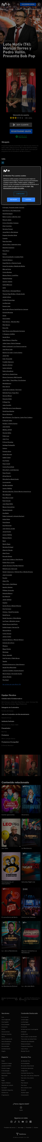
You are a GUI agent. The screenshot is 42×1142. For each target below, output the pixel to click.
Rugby (3, 1080)
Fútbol (17, 9)
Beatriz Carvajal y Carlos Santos (12, 352)
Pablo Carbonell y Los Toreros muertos (14, 346)
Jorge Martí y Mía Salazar (10, 232)
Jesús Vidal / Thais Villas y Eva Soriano (14, 380)
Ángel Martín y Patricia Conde (12, 263)
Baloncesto (4, 1075)
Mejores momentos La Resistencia (29, 952)
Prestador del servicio (10, 1127)
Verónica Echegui (8, 547)
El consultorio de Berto (9, 917)
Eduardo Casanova (8, 247)
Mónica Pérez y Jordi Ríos (10, 275)
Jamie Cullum (7, 297)
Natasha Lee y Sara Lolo (10, 568)
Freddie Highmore (8, 362)
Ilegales (5, 602)
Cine (11, 9)
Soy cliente (23, 125)
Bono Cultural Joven (26, 1087)
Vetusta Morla (7, 630)
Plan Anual (24, 1085)
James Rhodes (7, 677)
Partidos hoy (5, 1092)
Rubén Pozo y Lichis (8, 562)
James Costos (7, 636)
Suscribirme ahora (28, 4)
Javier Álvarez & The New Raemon (13, 565)
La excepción (7, 482)
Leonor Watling (7, 488)
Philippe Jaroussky (8, 590)
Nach (4, 541)
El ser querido (24, 1017)
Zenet (4, 315)
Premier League (6, 1068)
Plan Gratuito (24, 1083)
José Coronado (7, 575)
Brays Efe (5, 328)
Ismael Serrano (7, 454)
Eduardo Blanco (7, 593)
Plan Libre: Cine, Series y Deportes (30, 1075)
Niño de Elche (7, 269)
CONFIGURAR (20, 193)
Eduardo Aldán (7, 399)
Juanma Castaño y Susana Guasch (13, 670)
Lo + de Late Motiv (27, 986)
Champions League (7, 1063)
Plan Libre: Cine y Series (27, 1078)
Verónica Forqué (8, 229)
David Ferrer (6, 615)
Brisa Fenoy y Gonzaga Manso (12, 291)
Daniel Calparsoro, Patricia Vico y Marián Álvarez (18, 572)
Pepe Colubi (6, 464)
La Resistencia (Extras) (9, 986)
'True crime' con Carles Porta (28, 1039)
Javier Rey (6, 355)
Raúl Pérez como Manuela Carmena (14, 331)
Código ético (24, 1070)
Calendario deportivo (31, 9)
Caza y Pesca (24, 1048)
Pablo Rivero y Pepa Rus (10, 340)
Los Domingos (24, 1022)
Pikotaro (5, 646)
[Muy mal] (11, 118)
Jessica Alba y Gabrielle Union (12, 244)
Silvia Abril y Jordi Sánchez (11, 470)
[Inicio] (6, 4)
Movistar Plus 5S (25, 1051)
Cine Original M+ (6, 1019)
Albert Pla (6, 581)
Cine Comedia (5, 1024)
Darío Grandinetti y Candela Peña (13, 257)
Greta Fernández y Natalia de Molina (14, 266)
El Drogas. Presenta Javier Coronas (13, 207)
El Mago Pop (6, 402)
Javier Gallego (7, 599)
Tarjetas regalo (25, 1092)
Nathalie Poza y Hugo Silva (11, 393)
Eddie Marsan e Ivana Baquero (12, 408)
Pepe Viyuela (6, 473)
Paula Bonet (6, 522)
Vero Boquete (7, 494)
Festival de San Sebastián (27, 1041)
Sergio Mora (6, 337)
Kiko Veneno (6, 325)
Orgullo (3, 1051)
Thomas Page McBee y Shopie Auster (14, 294)
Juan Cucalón (7, 405)
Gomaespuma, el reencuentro (7, 883)
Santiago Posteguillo (9, 445)
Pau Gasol (6, 680)
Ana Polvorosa (7, 525)
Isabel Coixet (7, 457)
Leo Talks (5, 848)
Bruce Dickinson (7, 414)
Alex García (6, 386)
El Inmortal (24, 1027)
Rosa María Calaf (8, 498)
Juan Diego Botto (8, 504)
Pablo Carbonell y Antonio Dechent (13, 516)
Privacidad (28, 1127)
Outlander (23, 1031)
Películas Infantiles (6, 1034)
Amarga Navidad (25, 1024)
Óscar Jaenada (7, 655)
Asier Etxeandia (7, 359)
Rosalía (5, 578)
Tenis (3, 1078)
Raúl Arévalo (7, 501)
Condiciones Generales (27, 1068)
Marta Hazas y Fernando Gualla (12, 673)
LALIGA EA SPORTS (6, 1066)
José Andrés (6, 426)
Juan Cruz (6, 439)
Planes (23, 1080)
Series (4, 9)
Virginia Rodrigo (7, 278)
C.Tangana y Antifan (9, 334)
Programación (5, 1095)
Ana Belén (6, 513)
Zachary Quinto (7, 281)
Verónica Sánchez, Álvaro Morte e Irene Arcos (17, 491)
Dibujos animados (25, 1044)
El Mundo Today (7, 420)
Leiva (4, 287)
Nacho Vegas (6, 544)
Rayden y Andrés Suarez (10, 423)
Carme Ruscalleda (8, 467)
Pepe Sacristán (7, 241)
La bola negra (24, 1019)
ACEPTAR (28, 199)
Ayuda (21, 1110)
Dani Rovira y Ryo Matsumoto (11, 210)
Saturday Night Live (28, 882)
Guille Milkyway (7, 284)
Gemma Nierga (7, 396)
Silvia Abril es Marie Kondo (11, 479)
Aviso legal (20, 1127)
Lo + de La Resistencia (9, 951)
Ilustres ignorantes (8, 815)
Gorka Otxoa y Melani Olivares (12, 606)
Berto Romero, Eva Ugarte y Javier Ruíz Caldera (17, 417)
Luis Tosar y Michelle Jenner (11, 621)
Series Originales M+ (7, 1039)
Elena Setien (6, 318)
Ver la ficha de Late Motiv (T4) (12, 684)
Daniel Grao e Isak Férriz (10, 624)
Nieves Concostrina (8, 507)
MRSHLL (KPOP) (7, 430)
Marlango (5, 652)
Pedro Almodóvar (8, 371)
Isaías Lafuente (7, 368)
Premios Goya (7, 451)
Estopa (5, 254)
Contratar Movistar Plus (27, 1073)
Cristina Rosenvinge (9, 300)
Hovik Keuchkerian (8, 411)
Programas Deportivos (27, 1046)
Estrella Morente (8, 312)
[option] (11, 765)
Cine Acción (5, 1027)
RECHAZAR (13, 199)
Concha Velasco (8, 260)
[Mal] (13, 118)
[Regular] (16, 118)
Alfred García (7, 476)
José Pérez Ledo (8, 349)
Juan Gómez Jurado (9, 528)
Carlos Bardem (7, 272)
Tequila (5, 661)
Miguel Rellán (7, 649)
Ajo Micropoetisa (8, 485)
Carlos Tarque (7, 633)
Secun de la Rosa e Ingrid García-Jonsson (15, 309)
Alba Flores (6, 553)
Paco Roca (6, 250)
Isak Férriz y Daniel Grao (10, 374)
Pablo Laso (6, 436)
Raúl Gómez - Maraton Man (11, 321)
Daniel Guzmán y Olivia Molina (12, 618)
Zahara (5, 448)
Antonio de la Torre (8, 643)
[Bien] (18, 118)
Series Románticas (6, 1041)
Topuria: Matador (6, 1083)
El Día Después (5, 1070)
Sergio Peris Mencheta (9, 667)
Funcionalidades (25, 1063)
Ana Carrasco (7, 609)
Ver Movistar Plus (25, 1061)
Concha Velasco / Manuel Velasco (13, 639)
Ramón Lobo (6, 306)
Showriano (25, 815)
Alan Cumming (7, 226)
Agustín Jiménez (8, 365)
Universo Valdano (6, 1073)
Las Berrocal (24, 1034)
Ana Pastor (6, 460)
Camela (5, 238)
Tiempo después (7, 510)
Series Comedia (6, 1044)
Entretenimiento (6, 1048)
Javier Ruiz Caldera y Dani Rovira (13, 559)
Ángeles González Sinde (10, 235)
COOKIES (36, 1127)
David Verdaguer (8, 213)
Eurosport (4, 1087)
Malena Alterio (7, 538)
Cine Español (5, 1022)
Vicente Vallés (7, 433)
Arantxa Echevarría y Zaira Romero (14, 664)
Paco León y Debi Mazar (10, 584)
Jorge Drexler (7, 531)
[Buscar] (18, 4)
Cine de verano (6, 1031)
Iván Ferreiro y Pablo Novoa (11, 658)
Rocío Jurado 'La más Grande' (29, 1036)
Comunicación (25, 1095)
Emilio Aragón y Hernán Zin (11, 627)
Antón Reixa (6, 519)
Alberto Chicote (8, 550)
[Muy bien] (20, 118)
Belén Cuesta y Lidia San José (12, 217)
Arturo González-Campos (10, 223)
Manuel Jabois (7, 220)
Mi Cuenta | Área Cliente (27, 1066)
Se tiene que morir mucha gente (29, 1029)
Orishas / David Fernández (11, 612)
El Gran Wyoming (8, 442)
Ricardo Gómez (7, 556)
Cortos (3, 1029)
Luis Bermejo (6, 303)
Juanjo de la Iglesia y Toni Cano (12, 389)
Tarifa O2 (23, 1090)
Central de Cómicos (28, 917)
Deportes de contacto (7, 1085)
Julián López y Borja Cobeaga (12, 343)
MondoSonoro (7, 383)
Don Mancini (6, 596)
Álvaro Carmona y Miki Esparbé (12, 377)
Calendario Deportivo (7, 1090)
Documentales (5, 1046)
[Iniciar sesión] (38, 4)
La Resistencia (26, 848)
